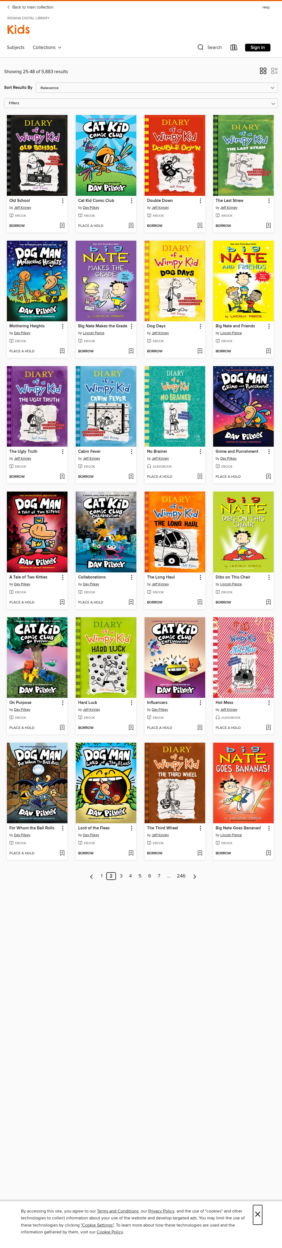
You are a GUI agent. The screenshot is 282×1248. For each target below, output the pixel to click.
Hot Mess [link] (224, 702)
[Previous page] (91, 876)
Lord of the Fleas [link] (94, 828)
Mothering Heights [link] (27, 326)
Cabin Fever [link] (89, 451)
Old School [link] (19, 200)
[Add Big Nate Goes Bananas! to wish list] (268, 853)
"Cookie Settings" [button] (97, 1225)
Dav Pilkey (91, 207)
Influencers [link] (157, 702)
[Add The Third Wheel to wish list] (199, 853)
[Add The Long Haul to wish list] (199, 602)
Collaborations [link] (92, 577)
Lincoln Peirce (93, 333)
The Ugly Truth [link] (23, 451)
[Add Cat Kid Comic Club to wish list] (131, 226)
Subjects (16, 48)
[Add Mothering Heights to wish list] (62, 351)
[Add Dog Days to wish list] (199, 351)
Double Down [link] (160, 200)
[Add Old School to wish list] (62, 226)
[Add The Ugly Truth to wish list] (62, 477)
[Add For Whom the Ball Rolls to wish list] (62, 853)
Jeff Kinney (22, 207)
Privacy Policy (161, 1211)
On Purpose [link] (20, 702)
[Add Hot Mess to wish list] (268, 728)
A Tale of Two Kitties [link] (28, 577)
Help (266, 8)
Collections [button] (45, 48)
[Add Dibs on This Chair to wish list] (268, 602)
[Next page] (194, 876)
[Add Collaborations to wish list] (131, 602)
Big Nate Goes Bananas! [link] (238, 828)
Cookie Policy (110, 1232)
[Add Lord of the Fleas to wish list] (131, 853)
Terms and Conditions (118, 1211)
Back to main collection (32, 7)
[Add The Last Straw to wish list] (268, 226)
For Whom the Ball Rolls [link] (31, 828)
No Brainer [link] (157, 451)
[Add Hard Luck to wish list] (131, 728)
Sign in (258, 48)
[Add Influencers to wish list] (199, 728)
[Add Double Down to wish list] (199, 226)
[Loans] (234, 48)
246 (181, 876)
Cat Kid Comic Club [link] (96, 200)
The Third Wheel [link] (162, 828)
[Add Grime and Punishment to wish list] (268, 477)
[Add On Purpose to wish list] (62, 728)
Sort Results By (18, 87)
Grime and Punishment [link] (237, 451)
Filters (14, 103)
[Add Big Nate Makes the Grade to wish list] (131, 351)
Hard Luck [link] (87, 702)
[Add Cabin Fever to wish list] (131, 477)
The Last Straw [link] (229, 200)
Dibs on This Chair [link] (233, 577)
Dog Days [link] (156, 326)
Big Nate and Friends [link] (235, 326)
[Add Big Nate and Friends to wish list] (268, 351)
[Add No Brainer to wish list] (199, 477)
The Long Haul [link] (161, 577)
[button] (209, 48)
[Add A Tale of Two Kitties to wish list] (62, 602)
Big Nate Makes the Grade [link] (102, 326)
